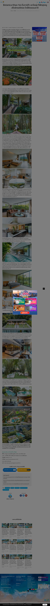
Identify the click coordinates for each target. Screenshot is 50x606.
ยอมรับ (45, 604)
